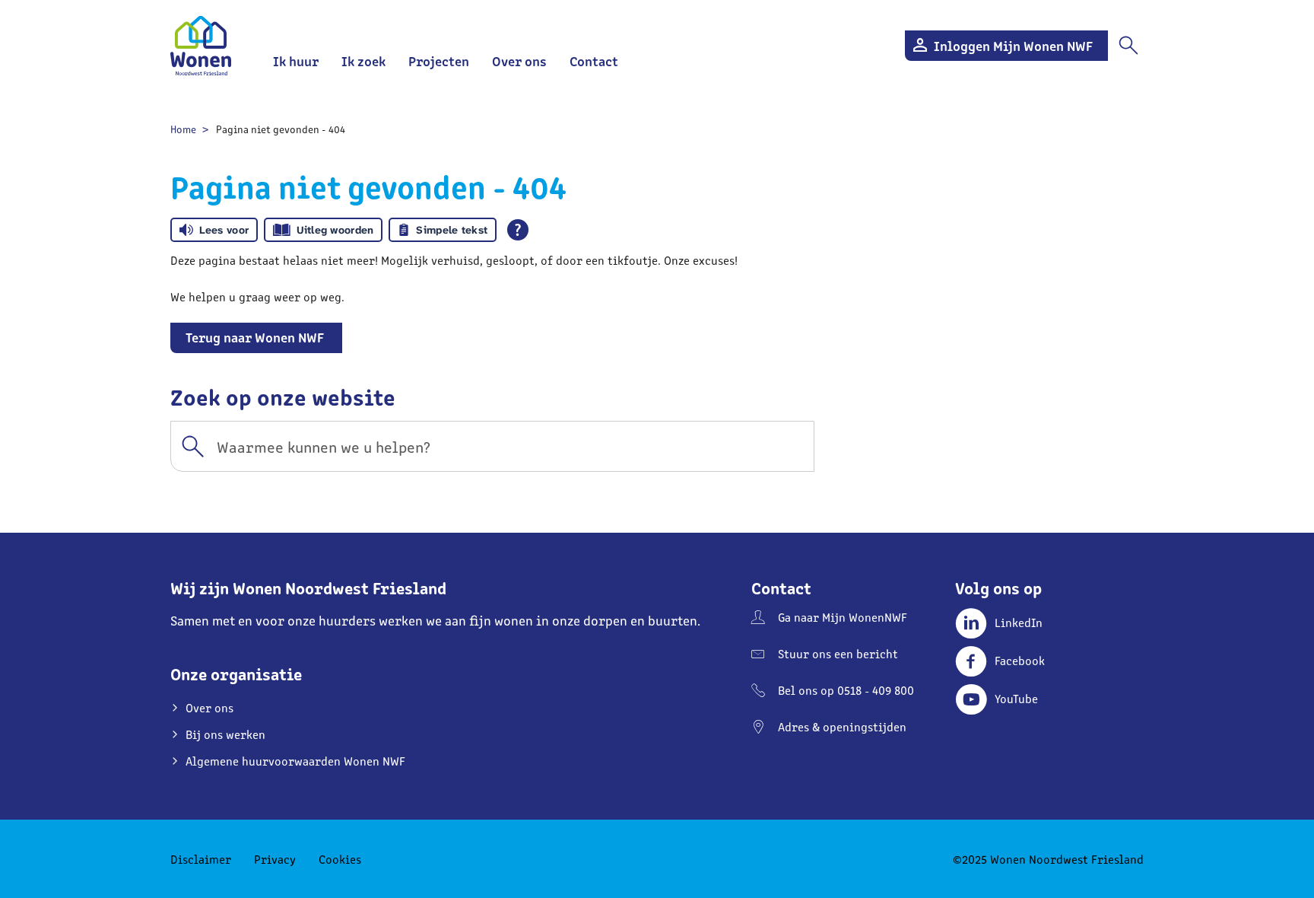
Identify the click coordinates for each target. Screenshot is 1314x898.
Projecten (438, 60)
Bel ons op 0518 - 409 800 (846, 690)
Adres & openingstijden (842, 726)
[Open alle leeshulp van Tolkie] (517, 229)
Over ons (519, 60)
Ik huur (296, 60)
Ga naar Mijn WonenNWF (842, 617)
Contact (594, 60)
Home (183, 129)
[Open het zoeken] (1128, 45)
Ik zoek (363, 60)
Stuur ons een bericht (838, 653)
